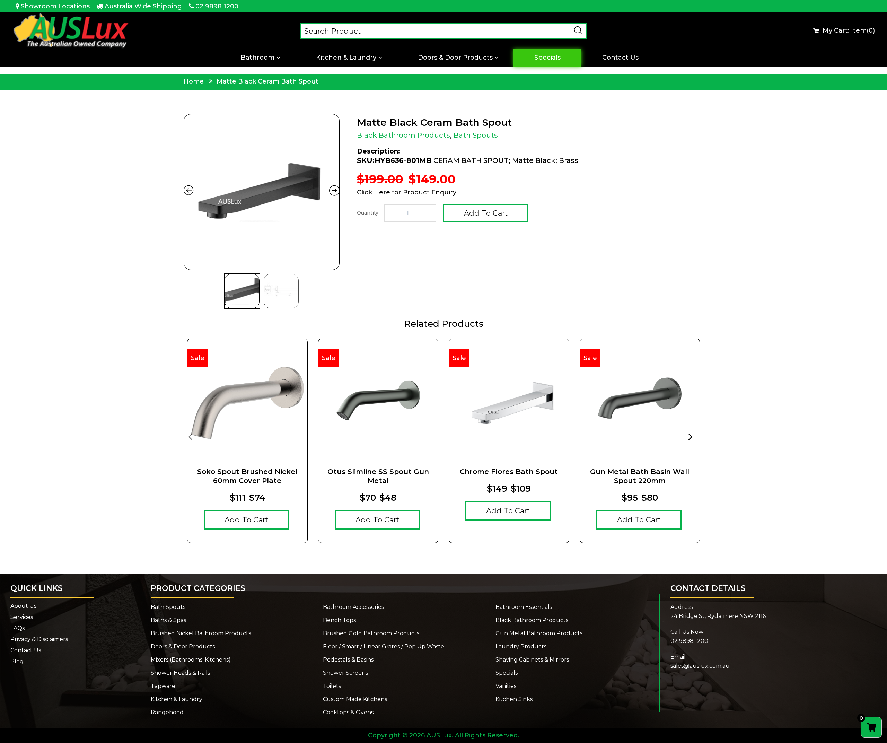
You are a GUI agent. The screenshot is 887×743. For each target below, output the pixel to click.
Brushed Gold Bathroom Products (371, 633)
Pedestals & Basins (348, 659)
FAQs (17, 628)
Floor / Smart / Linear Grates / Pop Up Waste (383, 646)
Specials (547, 57)
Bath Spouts (476, 135)
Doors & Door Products (455, 57)
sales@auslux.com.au (700, 666)
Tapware (163, 686)
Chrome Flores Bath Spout (509, 471)
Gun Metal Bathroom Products (538, 633)
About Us (23, 606)
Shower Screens (345, 673)
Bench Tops (339, 620)
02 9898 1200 (216, 6)
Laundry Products (520, 646)
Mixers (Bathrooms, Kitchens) (191, 659)
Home (194, 81)
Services (21, 617)
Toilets (332, 686)
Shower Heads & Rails (180, 673)
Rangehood (167, 712)
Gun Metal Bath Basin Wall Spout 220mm (639, 476)
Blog (17, 661)
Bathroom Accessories (353, 607)
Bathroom (257, 57)
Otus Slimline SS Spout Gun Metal (378, 476)
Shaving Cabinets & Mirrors (532, 659)
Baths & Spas (168, 620)
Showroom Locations (55, 6)
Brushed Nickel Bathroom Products (201, 633)
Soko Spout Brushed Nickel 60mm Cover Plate (247, 476)
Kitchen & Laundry (346, 57)
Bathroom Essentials (523, 607)
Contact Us (620, 57)
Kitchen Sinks (514, 699)
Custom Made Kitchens (355, 699)
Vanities (505, 686)
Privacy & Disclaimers (39, 639)
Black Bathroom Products (403, 135)
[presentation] (190, 436)
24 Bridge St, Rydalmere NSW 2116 (718, 616)
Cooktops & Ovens (348, 712)
